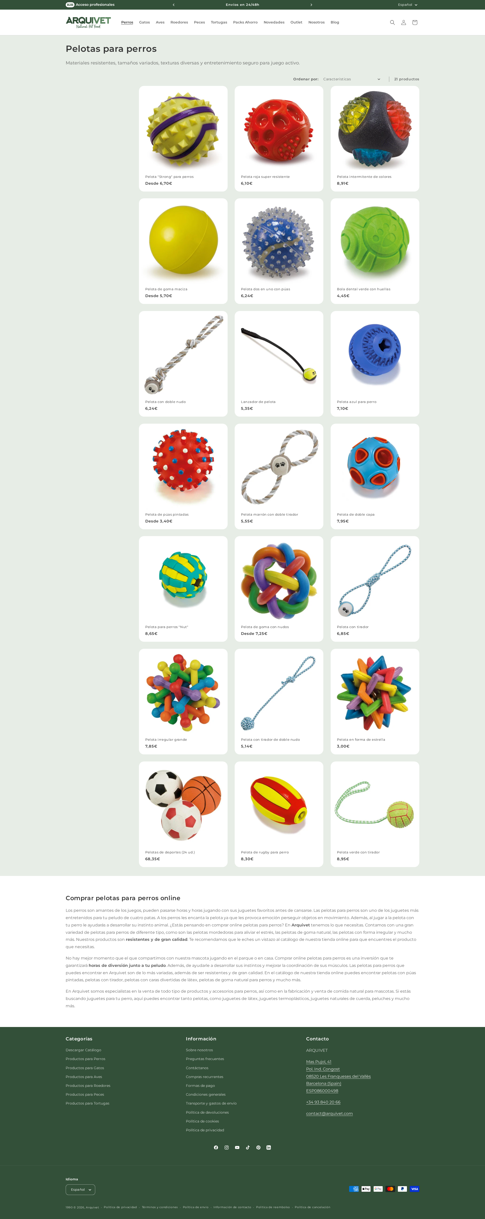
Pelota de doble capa (356, 514)
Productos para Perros (85, 1059)
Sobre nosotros (199, 1050)
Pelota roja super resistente (265, 177)
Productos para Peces (85, 1094)
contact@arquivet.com (329, 1113)
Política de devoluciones (207, 1112)
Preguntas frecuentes (205, 1059)
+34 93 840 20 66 (323, 1102)
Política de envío (196, 1207)
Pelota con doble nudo (165, 402)
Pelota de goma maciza (166, 289)
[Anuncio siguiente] (311, 5)
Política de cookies (202, 1121)
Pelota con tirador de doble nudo (270, 739)
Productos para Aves (84, 1076)
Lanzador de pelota (258, 402)
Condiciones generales (206, 1094)
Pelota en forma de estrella (361, 739)
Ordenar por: (305, 79)
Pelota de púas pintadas (167, 514)
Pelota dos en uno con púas (265, 289)
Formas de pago (200, 1085)
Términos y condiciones (160, 1207)
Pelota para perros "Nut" (166, 627)
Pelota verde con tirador (358, 852)
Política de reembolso (273, 1207)
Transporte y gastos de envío (211, 1103)
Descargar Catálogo (83, 1050)
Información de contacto (232, 1207)
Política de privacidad (205, 1130)
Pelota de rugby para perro (265, 852)
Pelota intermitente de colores (364, 177)
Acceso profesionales (90, 4)
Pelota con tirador (353, 627)
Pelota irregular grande (166, 739)
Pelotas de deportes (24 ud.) (170, 852)
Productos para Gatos (85, 1068)
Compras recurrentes (204, 1076)
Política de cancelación (312, 1207)
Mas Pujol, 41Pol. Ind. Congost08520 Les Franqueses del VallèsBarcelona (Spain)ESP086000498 (338, 1076)
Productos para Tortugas (87, 1103)
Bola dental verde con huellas (363, 289)
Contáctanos (197, 1068)
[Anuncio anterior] (173, 5)
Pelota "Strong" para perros (169, 177)
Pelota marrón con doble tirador (269, 514)
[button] (127, 22)
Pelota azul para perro (356, 402)
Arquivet (92, 1207)
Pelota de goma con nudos (265, 627)
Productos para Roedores (88, 1085)
